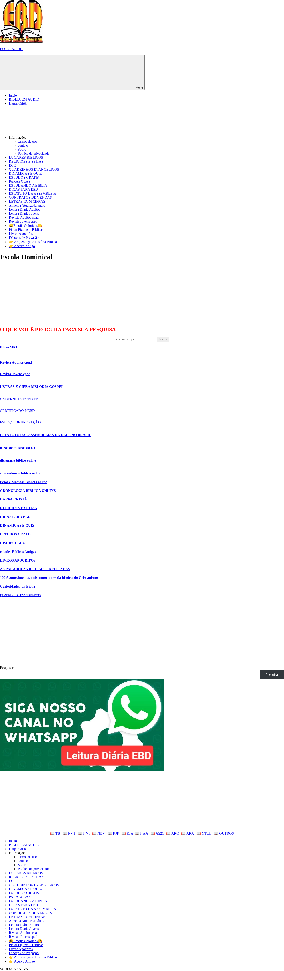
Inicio (13, 95)
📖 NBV (98, 833)
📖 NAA (141, 833)
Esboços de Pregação (24, 237)
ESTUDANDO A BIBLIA (28, 185)
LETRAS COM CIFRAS (27, 201)
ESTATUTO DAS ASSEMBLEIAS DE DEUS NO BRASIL (45, 435)
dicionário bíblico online (18, 460)
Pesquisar (6, 668)
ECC (12, 165)
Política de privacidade (33, 153)
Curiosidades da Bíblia (17, 586)
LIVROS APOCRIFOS (18, 560)
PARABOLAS (19, 181)
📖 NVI (84, 833)
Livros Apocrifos (21, 233)
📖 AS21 (157, 833)
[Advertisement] (33, 293)
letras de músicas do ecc (18, 448)
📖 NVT (69, 833)
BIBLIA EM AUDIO (24, 99)
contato (23, 145)
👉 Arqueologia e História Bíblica (33, 242)
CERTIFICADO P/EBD (17, 411)
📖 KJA (127, 833)
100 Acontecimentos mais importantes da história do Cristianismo (49, 577)
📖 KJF (113, 833)
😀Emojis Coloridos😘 (25, 225)
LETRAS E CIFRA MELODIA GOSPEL (32, 386)
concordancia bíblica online (20, 473)
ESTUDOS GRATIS (24, 177)
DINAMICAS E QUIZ (25, 173)
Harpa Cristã (18, 103)
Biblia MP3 (8, 347)
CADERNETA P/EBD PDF (20, 399)
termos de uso (27, 141)
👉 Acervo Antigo (22, 246)
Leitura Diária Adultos (24, 209)
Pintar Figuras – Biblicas (26, 229)
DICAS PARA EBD (23, 189)
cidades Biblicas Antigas (18, 552)
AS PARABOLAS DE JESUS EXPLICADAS (35, 569)
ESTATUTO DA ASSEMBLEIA (32, 193)
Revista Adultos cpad (24, 217)
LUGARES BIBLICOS (26, 157)
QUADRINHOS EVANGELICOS (34, 169)
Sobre (22, 149)
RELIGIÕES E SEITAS (26, 161)
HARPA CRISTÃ (13, 499)
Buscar (163, 339)
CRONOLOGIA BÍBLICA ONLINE (28, 490)
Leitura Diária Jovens (24, 213)
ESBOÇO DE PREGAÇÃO (20, 422)
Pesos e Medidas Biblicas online (23, 482)
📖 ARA (187, 833)
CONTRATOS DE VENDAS (30, 197)
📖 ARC (172, 833)
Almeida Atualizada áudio (27, 205)
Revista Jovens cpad (23, 221)
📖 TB (55, 833)
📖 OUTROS (224, 833)
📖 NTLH (203, 833)
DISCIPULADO (12, 543)
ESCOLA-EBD (11, 49)
